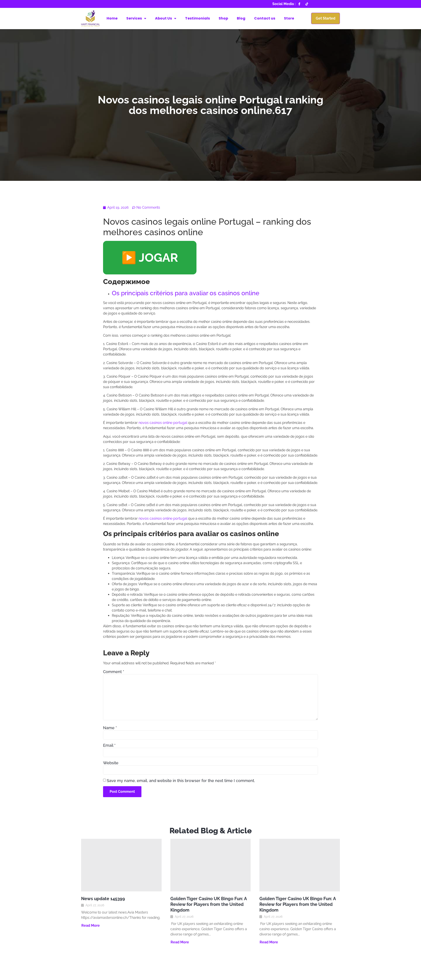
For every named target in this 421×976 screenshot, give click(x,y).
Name (110, 728)
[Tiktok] (306, 3)
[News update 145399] (121, 865)
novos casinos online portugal (163, 423)
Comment (113, 672)
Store (289, 18)
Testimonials (197, 18)
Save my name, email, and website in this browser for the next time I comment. (181, 781)
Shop (223, 18)
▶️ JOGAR (149, 258)
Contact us (264, 18)
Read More (90, 926)
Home (112, 18)
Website (110, 763)
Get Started (325, 18)
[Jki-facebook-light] (299, 3)
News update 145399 (103, 898)
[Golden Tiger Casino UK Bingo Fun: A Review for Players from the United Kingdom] (210, 865)
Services (134, 18)
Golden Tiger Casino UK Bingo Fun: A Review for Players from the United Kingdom (208, 904)
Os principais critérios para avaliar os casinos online (185, 293)
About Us (163, 18)
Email (109, 745)
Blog (241, 18)
